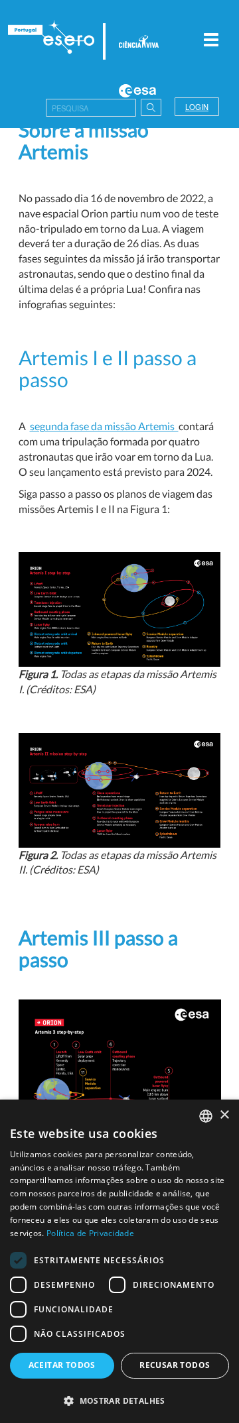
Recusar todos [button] (174, 1365)
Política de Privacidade (90, 1233)
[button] (119, 1400)
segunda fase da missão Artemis (104, 426)
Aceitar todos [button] (62, 1365)
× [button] (224, 1115)
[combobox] (205, 1116)
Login (196, 106)
